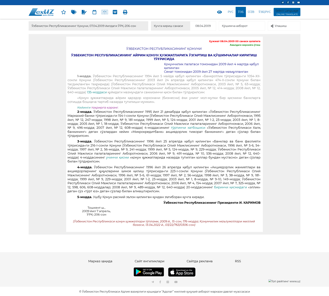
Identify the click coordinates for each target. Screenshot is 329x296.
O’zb (251, 12)
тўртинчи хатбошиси (188, 128)
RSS (238, 261)
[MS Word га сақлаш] (115, 12)
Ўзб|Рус (265, 12)
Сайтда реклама (200, 261)
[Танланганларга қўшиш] (63, 12)
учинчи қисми (117, 157)
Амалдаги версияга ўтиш (245, 44)
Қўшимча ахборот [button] (235, 26)
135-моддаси (97, 92)
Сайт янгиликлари (149, 261)
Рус (230, 12)
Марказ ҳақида (100, 261)
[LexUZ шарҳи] (84, 12)
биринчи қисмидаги (230, 187)
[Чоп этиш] (125, 12)
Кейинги (84, 107)
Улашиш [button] (281, 26)
